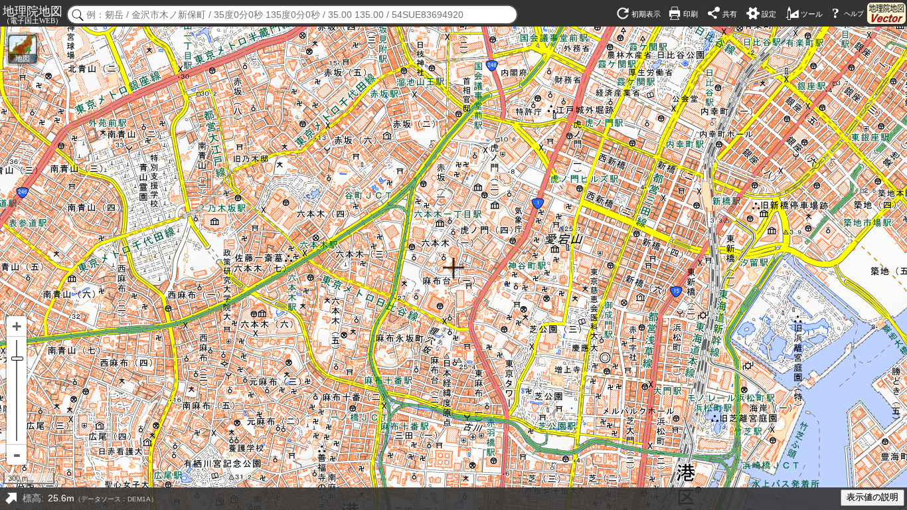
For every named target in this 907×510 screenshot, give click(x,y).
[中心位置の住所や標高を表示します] (11, 499)
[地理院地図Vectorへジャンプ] (886, 13)
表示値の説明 (872, 497)
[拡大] (17, 326)
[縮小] (17, 455)
